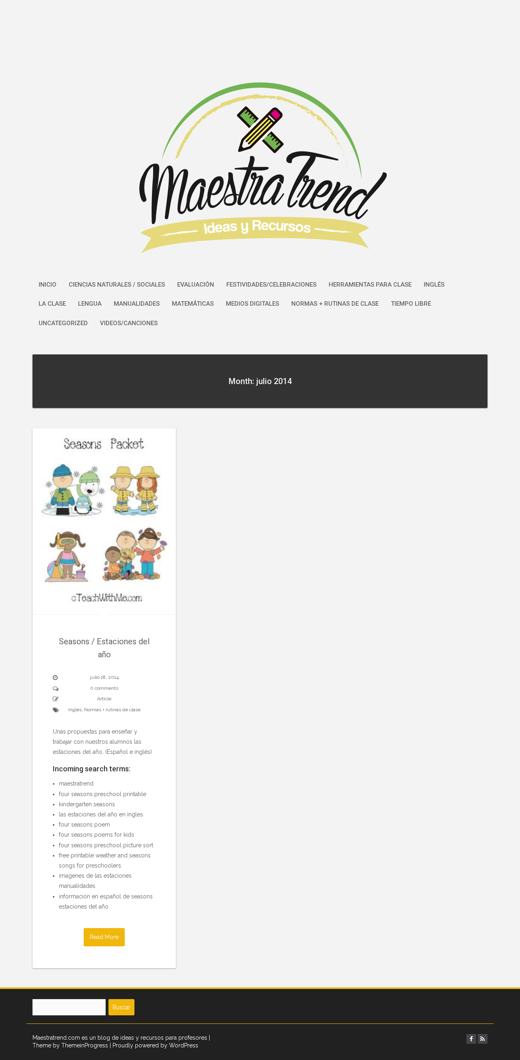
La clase (52, 303)
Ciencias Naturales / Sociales (117, 284)
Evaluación (195, 284)
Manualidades (137, 303)
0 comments (104, 688)
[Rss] (483, 1039)
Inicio (47, 284)
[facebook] (471, 1039)
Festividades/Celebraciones (271, 284)
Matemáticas (193, 303)
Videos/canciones (129, 323)
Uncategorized (63, 323)
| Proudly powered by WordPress (154, 1045)
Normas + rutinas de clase (335, 303)
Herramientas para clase (370, 284)
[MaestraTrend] (260, 137)
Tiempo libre (411, 303)
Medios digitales (252, 303)
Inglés (434, 284)
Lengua (90, 303)
